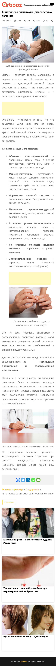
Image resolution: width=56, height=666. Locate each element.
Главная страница (12, 489)
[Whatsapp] (33, 480)
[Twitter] (23, 480)
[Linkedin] (28, 480)
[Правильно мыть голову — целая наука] (28, 620)
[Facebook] (18, 480)
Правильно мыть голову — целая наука (25, 636)
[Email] (38, 480)
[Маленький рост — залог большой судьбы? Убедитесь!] (28, 523)
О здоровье (32, 489)
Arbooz (23, 661)
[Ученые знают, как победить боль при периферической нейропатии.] (28, 571)
